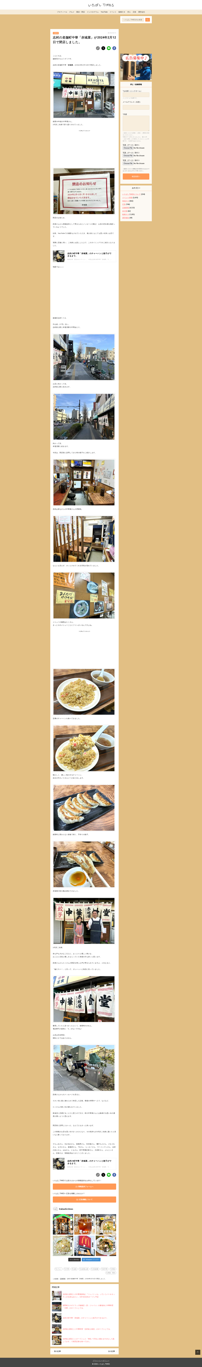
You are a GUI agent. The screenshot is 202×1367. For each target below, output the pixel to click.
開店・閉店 (80, 12)
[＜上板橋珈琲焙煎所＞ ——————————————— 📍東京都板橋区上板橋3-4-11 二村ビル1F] (84, 1224)
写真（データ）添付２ (131, 153)
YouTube (104, 12)
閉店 (113, 1269)
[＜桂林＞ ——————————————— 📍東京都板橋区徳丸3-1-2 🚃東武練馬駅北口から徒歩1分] (106, 1246)
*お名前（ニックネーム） (132, 91)
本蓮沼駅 (95, 1269)
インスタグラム (93, 12)
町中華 (105, 1269)
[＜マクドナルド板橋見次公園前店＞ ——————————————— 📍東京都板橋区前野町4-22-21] (84, 1246)
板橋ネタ (121, 12)
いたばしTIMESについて (131, 194)
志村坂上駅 (84, 1269)
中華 (67, 1269)
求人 (129, 12)
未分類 (124, 211)
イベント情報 (127, 198)
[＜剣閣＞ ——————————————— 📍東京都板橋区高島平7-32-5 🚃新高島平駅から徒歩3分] (63, 1224)
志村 (75, 1269)
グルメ (71, 12)
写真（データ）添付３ (131, 160)
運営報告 (125, 218)
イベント (113, 12)
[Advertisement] (84, 21)
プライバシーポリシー (101, 1361)
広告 (134, 12)
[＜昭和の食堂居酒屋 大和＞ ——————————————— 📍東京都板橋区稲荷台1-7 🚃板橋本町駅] (106, 1224)
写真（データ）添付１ (131, 145)
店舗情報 (56, 33)
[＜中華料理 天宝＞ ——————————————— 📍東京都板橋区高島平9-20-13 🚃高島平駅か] (63, 1246)
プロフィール (62, 12)
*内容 (125, 114)
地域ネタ (125, 201)
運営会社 (141, 12)
